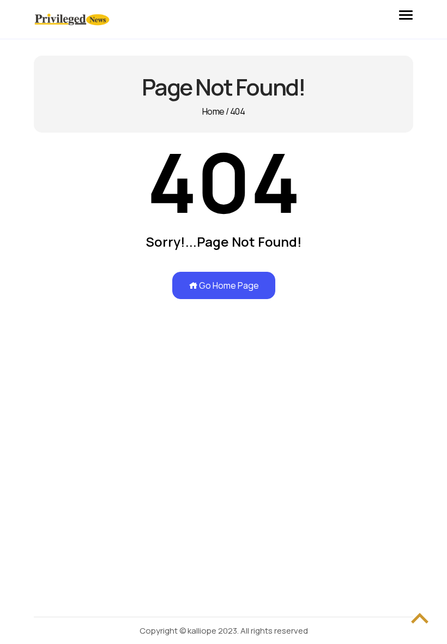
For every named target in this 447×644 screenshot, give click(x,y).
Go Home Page (228, 285)
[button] (406, 13)
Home (213, 111)
